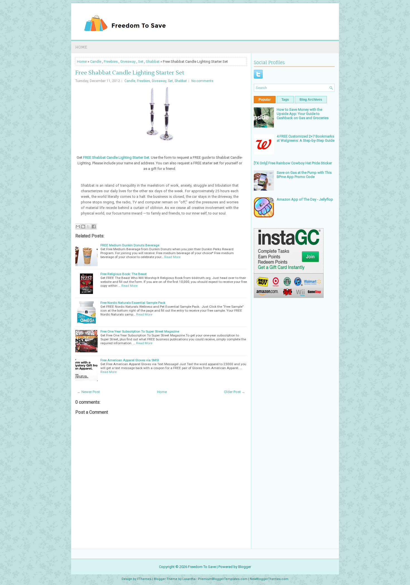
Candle (95, 61)
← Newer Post (88, 392)
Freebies (111, 61)
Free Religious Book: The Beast (123, 274)
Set (140, 61)
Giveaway (128, 61)
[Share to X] (88, 226)
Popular (265, 100)
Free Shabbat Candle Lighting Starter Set (129, 73)
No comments (202, 81)
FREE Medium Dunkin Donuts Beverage (129, 245)
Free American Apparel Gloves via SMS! (129, 360)
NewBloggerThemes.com (269, 579)
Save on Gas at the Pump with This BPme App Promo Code (304, 174)
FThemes (144, 579)
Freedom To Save (202, 567)
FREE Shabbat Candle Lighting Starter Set (116, 157)
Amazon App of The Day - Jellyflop (305, 199)
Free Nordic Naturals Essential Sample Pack (132, 303)
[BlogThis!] (83, 226)
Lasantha (189, 579)
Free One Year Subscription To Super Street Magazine (139, 331)
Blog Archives (311, 100)
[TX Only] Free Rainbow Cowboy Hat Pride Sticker (293, 163)
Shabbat (153, 61)
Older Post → (234, 392)
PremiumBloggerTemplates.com (222, 579)
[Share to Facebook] (94, 226)
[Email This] (78, 226)
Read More (172, 257)
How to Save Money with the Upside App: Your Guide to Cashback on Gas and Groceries (303, 113)
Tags (285, 100)
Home (81, 47)
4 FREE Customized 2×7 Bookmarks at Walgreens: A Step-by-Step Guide (305, 138)
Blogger (244, 567)
